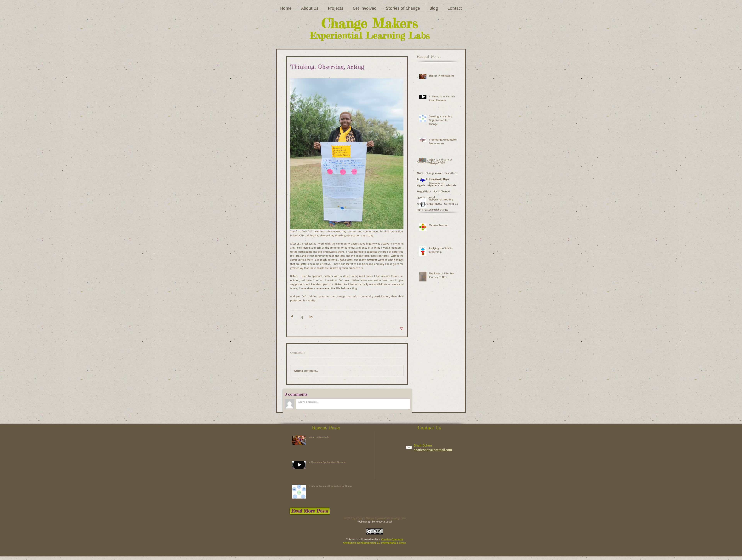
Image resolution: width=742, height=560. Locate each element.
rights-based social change (432, 209)
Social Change (441, 191)
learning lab (451, 203)
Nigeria (421, 185)
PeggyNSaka (424, 191)
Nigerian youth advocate (441, 185)
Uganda (421, 197)
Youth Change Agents (429, 203)
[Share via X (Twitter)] (301, 317)
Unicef (431, 197)
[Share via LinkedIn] (311, 317)
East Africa (451, 173)
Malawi (436, 179)
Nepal (446, 179)
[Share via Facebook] (292, 317)
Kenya (420, 179)
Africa (420, 173)
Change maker (434, 173)
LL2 (428, 179)
